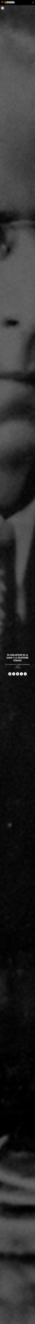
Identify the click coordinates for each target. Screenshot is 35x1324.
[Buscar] (33, 2)
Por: (6, 664)
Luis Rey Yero (12, 664)
